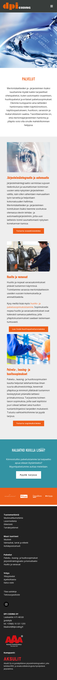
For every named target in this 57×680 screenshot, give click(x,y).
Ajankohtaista (10, 579)
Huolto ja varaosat (12, 564)
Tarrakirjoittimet (11, 527)
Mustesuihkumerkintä (13, 518)
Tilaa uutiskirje (10, 591)
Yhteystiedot (9, 576)
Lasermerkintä (10, 521)
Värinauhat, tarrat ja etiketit (16, 542)
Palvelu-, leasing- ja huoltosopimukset (21, 558)
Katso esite (9, 582)
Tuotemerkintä (11, 514)
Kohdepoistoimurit (12, 546)
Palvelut (8, 554)
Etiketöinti (8, 524)
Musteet (7, 539)
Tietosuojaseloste (12, 594)
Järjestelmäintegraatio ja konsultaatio (20, 561)
